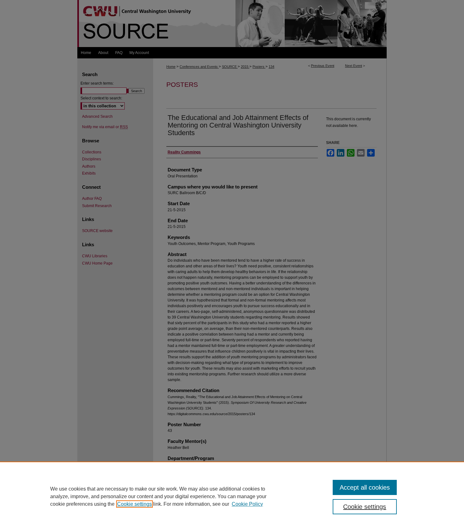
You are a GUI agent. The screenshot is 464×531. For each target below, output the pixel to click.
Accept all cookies (365, 487)
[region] (232, 496)
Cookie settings (134, 504)
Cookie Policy (247, 504)
